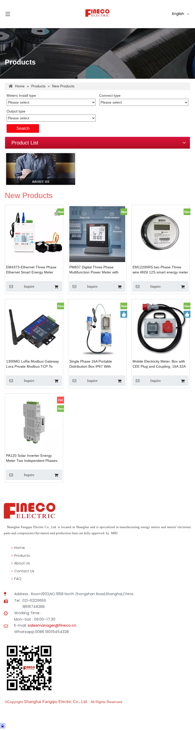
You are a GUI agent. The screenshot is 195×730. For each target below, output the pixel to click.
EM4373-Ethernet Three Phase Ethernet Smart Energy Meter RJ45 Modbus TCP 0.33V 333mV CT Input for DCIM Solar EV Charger (32, 270)
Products (21, 555)
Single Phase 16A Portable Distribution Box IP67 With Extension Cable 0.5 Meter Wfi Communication (93, 364)
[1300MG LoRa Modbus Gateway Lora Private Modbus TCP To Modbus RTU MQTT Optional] (34, 328)
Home (19, 547)
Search (23, 128)
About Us (21, 563)
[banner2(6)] (40, 169)
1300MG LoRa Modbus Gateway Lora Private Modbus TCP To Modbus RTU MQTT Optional (32, 364)
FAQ (17, 578)
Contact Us (23, 571)
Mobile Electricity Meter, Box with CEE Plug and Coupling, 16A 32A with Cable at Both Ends (159, 364)
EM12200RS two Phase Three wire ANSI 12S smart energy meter (160, 269)
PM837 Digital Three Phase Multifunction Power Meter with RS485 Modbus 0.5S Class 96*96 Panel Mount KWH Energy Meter (96, 270)
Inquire (29, 286)
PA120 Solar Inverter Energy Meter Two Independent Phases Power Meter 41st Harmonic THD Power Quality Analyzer (32, 458)
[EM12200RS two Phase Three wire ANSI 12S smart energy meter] (160, 234)
